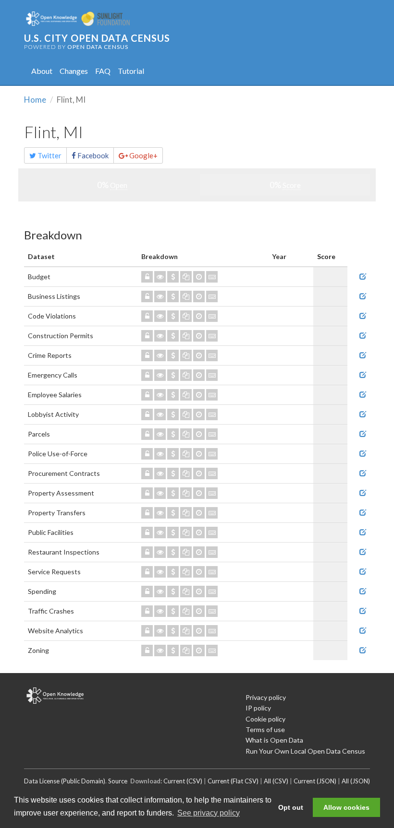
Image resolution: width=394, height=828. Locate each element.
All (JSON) (356, 781)
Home (35, 100)
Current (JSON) (315, 781)
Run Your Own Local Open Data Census (305, 751)
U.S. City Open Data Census (97, 38)
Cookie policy (265, 719)
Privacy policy (266, 697)
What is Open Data (274, 740)
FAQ (103, 70)
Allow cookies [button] (346, 807)
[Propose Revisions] (362, 276)
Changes (74, 70)
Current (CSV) (182, 781)
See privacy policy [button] (208, 813)
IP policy (258, 708)
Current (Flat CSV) (233, 781)
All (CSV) (276, 781)
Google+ (143, 155)
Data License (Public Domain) (64, 781)
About (41, 70)
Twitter (49, 155)
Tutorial (131, 70)
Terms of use (265, 729)
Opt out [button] (290, 807)
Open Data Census (97, 46)
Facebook (92, 155)
